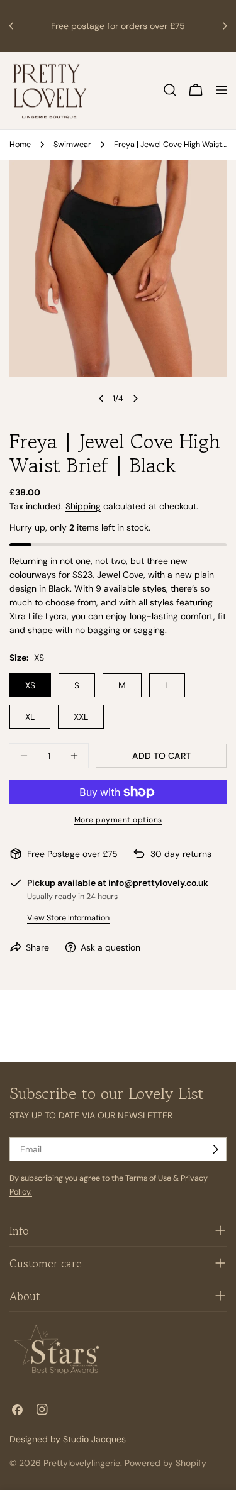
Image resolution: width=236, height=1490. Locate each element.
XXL (81, 716)
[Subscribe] (215, 1149)
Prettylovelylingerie (81, 1463)
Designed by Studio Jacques (67, 1439)
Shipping (83, 506)
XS (30, 685)
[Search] (170, 89)
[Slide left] (101, 399)
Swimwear (72, 145)
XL (30, 716)
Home (20, 145)
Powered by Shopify (165, 1463)
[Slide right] (135, 399)
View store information (68, 918)
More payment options (118, 820)
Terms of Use (148, 1178)
